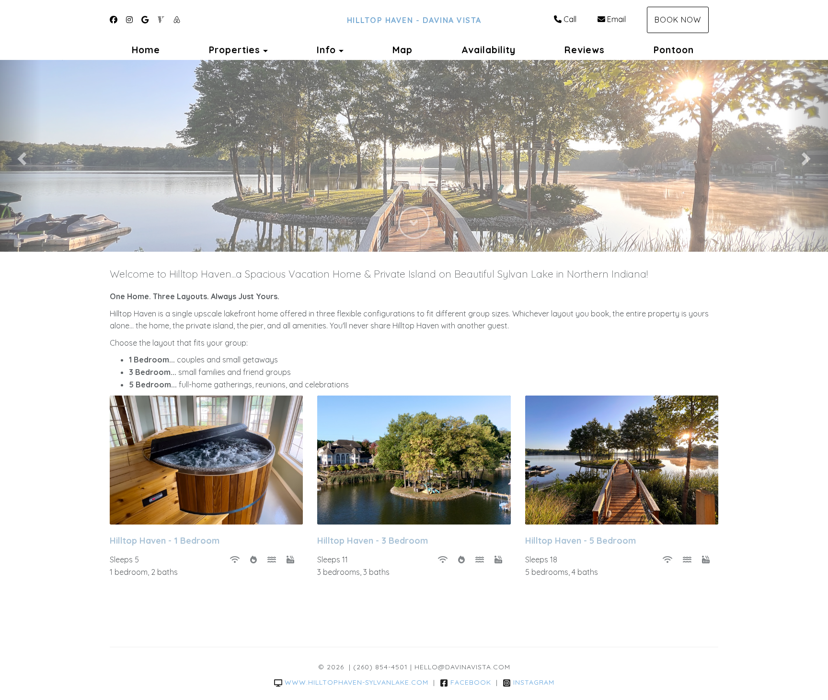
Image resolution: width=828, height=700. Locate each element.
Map (402, 50)
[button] (20, 156)
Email (616, 19)
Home (146, 50)
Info (326, 50)
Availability (488, 50)
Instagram (533, 682)
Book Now (678, 19)
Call (570, 19)
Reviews (584, 50)
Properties (234, 50)
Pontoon (674, 50)
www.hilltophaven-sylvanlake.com (356, 682)
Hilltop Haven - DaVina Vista (414, 20)
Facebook (470, 682)
